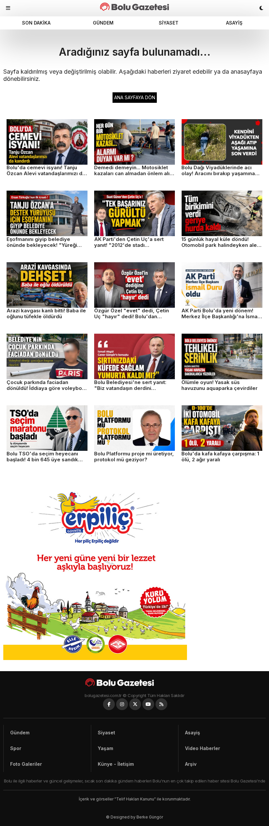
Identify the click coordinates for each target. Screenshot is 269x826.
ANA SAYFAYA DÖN (134, 97)
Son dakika (36, 23)
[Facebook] (109, 704)
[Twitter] (135, 704)
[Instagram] (122, 704)
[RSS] (161, 704)
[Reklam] (95, 658)
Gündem (103, 23)
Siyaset (168, 23)
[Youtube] (148, 704)
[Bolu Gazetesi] (134, 682)
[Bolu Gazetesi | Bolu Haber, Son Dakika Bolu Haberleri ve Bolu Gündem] (134, 6)
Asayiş (234, 23)
